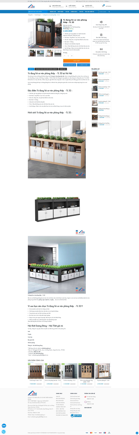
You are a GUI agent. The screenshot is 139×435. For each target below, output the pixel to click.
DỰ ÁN (67, 11)
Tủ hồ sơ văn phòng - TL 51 (104, 86)
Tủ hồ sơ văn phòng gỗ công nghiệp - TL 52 (107, 94)
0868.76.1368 (83, 64)
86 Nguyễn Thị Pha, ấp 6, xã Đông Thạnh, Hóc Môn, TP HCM (90, 1)
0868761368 (36, 1)
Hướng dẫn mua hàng (75, 408)
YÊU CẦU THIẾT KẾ (89, 11)
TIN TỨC (81, 11)
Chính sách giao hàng (75, 398)
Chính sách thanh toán (75, 402)
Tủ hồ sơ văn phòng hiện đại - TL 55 (106, 79)
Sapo (64, 432)
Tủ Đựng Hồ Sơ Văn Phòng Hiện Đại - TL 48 (107, 123)
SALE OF (58, 396)
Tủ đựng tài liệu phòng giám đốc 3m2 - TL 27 (108, 116)
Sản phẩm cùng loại (36, 360)
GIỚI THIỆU (60, 11)
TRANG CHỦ (53, 11)
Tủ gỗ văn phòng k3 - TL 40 (104, 101)
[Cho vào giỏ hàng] (33, 380)
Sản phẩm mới (95, 69)
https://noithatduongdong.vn (38, 414)
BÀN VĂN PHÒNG (60, 398)
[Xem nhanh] (37, 380)
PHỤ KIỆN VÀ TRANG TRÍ (61, 415)
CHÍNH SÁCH (74, 11)
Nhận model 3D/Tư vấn (70, 64)
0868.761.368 (90, 398)
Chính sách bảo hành (75, 396)
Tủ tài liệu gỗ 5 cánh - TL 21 (104, 72)
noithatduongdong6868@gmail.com (39, 416)
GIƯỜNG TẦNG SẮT (61, 406)
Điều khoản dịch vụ (74, 412)
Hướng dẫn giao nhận (75, 410)
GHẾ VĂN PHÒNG (60, 402)
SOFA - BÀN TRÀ (60, 409)
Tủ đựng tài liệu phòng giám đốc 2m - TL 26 (108, 108)
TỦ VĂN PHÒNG (60, 404)
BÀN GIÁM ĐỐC (60, 400)
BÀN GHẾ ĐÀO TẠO (61, 411)
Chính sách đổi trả (74, 400)
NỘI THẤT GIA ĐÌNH (60, 413)
